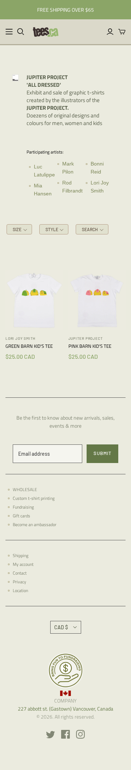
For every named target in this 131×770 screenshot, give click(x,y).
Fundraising (23, 506)
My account (23, 564)
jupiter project (85, 338)
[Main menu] (9, 31)
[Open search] (20, 31)
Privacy (19, 581)
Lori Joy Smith (20, 338)
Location (20, 590)
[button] (19, 229)
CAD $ (61, 627)
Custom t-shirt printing (34, 498)
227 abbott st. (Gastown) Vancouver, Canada (65, 708)
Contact (20, 572)
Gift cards (21, 515)
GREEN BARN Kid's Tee (29, 346)
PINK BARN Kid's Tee (89, 346)
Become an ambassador (34, 524)
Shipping (20, 555)
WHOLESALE (25, 489)
